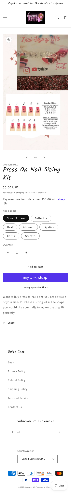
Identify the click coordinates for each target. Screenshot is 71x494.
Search (12, 362)
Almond (28, 227)
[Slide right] (44, 157)
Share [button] (11, 322)
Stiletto (30, 236)
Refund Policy (16, 380)
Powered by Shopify (44, 487)
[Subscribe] (58, 432)
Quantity (8, 244)
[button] (5, 17)
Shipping (20, 192)
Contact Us (15, 407)
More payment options (35, 287)
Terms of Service (18, 398)
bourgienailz (30, 487)
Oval (10, 227)
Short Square (16, 218)
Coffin (11, 236)
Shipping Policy (17, 389)
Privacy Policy (16, 371)
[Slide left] (26, 157)
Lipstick (49, 227)
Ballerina (41, 218)
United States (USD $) (33, 458)
